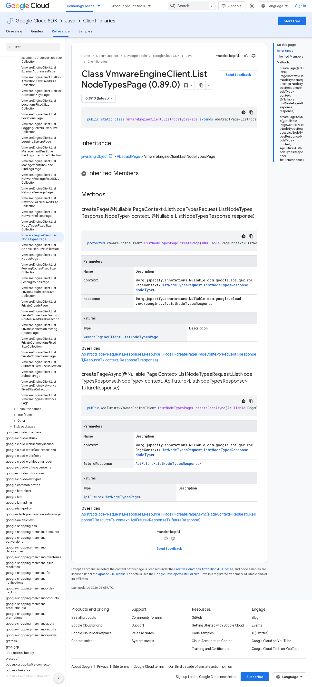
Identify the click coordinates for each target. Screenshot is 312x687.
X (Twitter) (260, 633)
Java (70, 21)
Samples (85, 31)
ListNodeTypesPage (121, 497)
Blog (255, 617)
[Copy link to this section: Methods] (112, 195)
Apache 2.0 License (112, 574)
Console (235, 6)
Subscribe (254, 677)
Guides (37, 31)
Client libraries (99, 21)
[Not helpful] (253, 56)
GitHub (197, 617)
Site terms (121, 666)
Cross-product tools (127, 6)
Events (257, 625)
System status (143, 641)
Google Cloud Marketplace (91, 633)
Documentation (107, 56)
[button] (32, 409)
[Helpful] (246, 56)
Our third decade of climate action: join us (200, 666)
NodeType (144, 290)
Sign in (300, 6)
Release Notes (143, 633)
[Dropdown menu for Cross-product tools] (151, 6)
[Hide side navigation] (59, 678)
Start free (292, 21)
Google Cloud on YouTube (271, 641)
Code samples (203, 633)
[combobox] (192, 5)
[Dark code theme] (243, 112)
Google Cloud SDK (36, 21)
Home (85, 56)
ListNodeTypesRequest (181, 285)
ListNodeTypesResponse (226, 285)
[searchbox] (33, 47)
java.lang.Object (94, 156)
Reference (61, 31)
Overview (14, 31)
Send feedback (238, 74)
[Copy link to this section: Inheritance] (116, 144)
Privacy (102, 666)
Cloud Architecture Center (212, 641)
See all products (83, 617)
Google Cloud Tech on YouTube (276, 649)
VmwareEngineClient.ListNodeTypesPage (120, 337)
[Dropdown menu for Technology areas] (100, 6)
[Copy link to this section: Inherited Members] (143, 174)
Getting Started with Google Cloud (218, 625)
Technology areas (79, 6)
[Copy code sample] (251, 112)
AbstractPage (128, 156)
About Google (81, 666)
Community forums (147, 617)
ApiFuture (145, 463)
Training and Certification (211, 649)
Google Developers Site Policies (176, 574)
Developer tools (135, 56)
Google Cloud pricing (87, 625)
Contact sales (81, 641)
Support (138, 625)
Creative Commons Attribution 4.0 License (203, 569)
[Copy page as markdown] (201, 85)
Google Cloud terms (149, 666)
